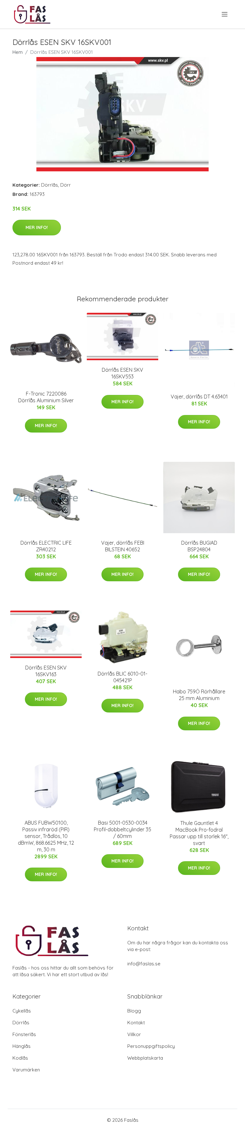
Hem (17, 52)
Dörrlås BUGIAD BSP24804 (199, 546)
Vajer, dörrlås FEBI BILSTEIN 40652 (122, 546)
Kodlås (20, 1058)
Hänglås (21, 1046)
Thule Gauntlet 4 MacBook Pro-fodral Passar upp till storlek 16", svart (199, 833)
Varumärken (26, 1070)
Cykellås (21, 1011)
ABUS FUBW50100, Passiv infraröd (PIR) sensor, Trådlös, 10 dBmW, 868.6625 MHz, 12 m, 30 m (46, 836)
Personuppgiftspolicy (151, 1046)
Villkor (134, 1034)
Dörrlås (49, 185)
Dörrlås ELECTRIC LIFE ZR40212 (46, 546)
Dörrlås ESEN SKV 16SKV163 (46, 670)
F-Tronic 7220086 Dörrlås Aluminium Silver (46, 397)
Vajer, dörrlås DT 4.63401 (199, 396)
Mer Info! (37, 227)
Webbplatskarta (145, 1058)
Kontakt (136, 1023)
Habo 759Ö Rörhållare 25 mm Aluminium (199, 694)
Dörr (65, 185)
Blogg (134, 1011)
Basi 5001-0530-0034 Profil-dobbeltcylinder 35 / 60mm (122, 829)
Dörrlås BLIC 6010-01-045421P (122, 677)
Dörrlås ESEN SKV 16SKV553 (122, 373)
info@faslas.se (143, 964)
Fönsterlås (24, 1034)
